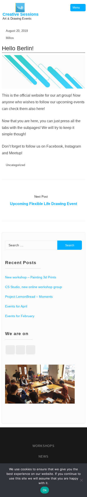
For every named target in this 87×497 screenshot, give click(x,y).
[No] (81, 480)
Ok (45, 490)
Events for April (16, 306)
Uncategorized (15, 165)
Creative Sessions (21, 14)
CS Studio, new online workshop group (33, 287)
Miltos (10, 38)
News (43, 456)
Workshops (43, 446)
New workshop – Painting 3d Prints (30, 277)
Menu (76, 7)
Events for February (19, 316)
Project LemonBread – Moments (29, 296)
